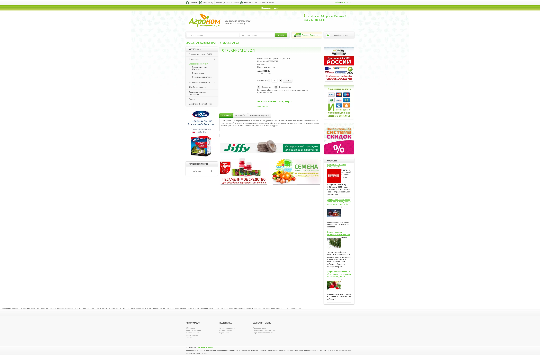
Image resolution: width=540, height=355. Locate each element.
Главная (193, 3)
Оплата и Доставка (193, 330)
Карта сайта (224, 333)
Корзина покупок (251, 3)
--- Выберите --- (196, 171)
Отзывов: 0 (262, 101)
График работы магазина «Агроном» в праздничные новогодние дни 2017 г (339, 274)
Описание (226, 115)
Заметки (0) (208, 3)
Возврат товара (225, 330)
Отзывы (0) (240, 115)
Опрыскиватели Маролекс (199, 68)
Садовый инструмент (207, 43)
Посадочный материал (199, 82)
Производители (259, 328)
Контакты (189, 337)
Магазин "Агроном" (206, 347)
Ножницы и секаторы (202, 77)
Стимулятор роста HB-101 (200, 54)
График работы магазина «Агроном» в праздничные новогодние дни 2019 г (339, 201)
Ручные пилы (198, 73)
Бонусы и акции (192, 335)
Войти (337, 2)
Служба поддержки (227, 328)
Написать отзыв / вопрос (280, 101)
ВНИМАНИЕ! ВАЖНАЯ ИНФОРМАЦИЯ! (336, 165)
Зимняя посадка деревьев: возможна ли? (338, 233)
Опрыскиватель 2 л (229, 43)
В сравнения (285, 87)
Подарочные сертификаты (264, 330)
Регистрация (346, 2)
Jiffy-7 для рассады (197, 87)
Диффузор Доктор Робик (200, 104)
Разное (192, 99)
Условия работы (192, 333)
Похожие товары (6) (259, 115)
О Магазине (190, 328)
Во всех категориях (249, 35)
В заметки (266, 87)
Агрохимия (194, 59)
